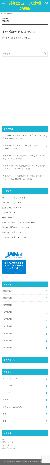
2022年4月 (7, 305)
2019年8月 (7, 333)
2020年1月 (7, 326)
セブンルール (8, 385)
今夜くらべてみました (12, 407)
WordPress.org (8, 448)
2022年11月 (8, 291)
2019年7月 (7, 340)
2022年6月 (7, 298)
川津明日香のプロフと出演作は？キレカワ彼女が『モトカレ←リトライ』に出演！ (24, 167)
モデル (5, 399)
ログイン (6, 439)
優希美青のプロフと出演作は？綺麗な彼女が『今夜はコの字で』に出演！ (24, 157)
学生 (4, 421)
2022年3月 (7, 312)
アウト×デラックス (11, 378)
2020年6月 (7, 319)
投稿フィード (8, 442)
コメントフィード (9, 445)
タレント (6, 392)
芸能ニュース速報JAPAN (25, 6)
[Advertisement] (25, 92)
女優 (4, 414)
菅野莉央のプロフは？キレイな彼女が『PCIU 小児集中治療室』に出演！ (24, 136)
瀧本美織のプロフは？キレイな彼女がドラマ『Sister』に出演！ (22, 147)
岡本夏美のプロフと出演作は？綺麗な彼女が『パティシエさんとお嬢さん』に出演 (24, 177)
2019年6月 (7, 347)
